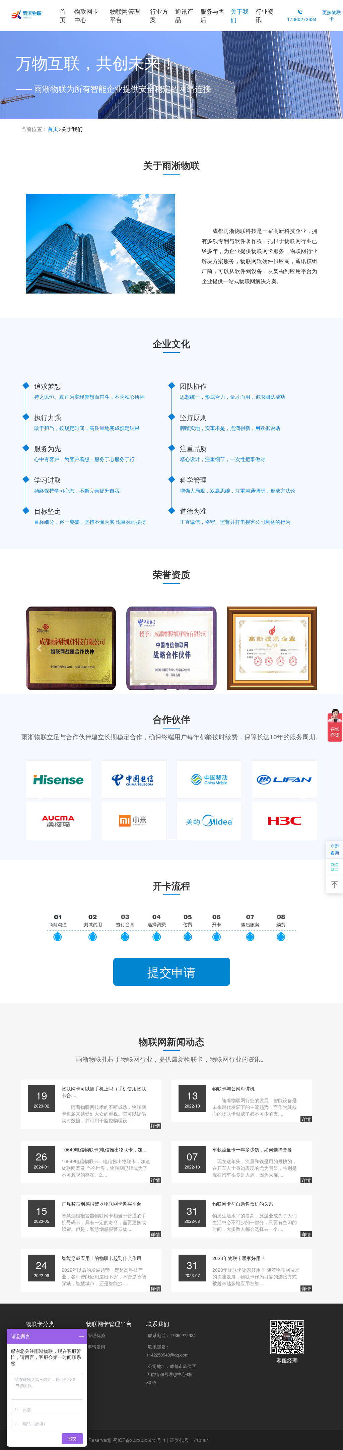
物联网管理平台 (125, 15)
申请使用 (96, 1346)
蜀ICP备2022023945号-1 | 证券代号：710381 (161, 1440)
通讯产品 (184, 15)
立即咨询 (334, 849)
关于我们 (239, 15)
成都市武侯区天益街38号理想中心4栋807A (171, 1374)
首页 (63, 15)
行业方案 (159, 15)
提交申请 (171, 971)
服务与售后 (212, 15)
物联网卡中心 (86, 15)
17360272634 (172, 1335)
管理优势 (96, 1335)
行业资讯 (265, 15)
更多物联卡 (331, 15)
